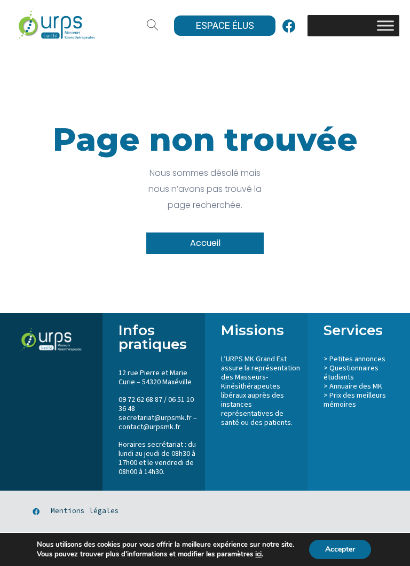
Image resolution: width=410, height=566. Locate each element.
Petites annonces (357, 359)
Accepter (340, 549)
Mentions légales (85, 510)
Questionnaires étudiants (351, 373)
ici (258, 554)
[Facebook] (288, 25)
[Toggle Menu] (385, 25)
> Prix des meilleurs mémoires (355, 400)
